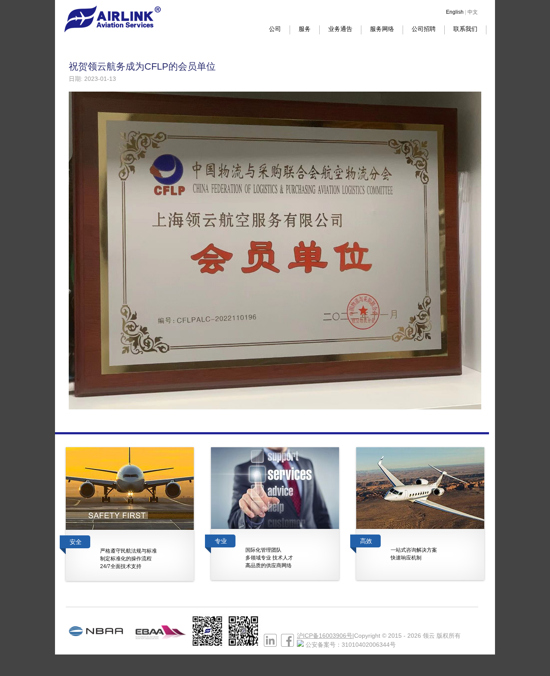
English (455, 12)
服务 (305, 28)
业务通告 (340, 28)
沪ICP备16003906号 (324, 635)
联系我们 (465, 28)
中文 (473, 12)
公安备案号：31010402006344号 (351, 644)
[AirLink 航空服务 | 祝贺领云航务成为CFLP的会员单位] (112, 30)
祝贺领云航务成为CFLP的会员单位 (142, 66)
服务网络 (382, 28)
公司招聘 (424, 28)
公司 (275, 28)
